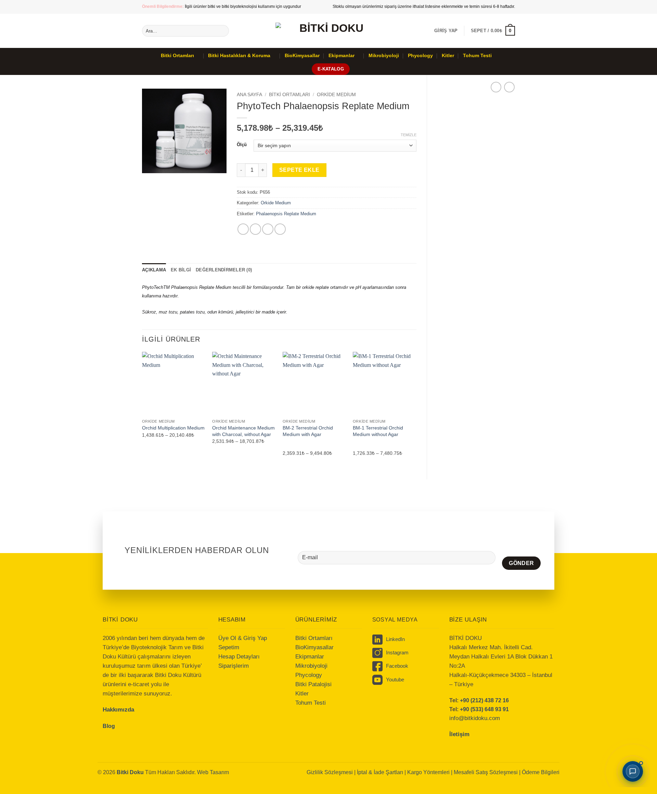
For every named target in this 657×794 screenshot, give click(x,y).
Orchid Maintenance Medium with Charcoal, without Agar (243, 431)
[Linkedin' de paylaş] (280, 229)
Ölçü (242, 144)
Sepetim (228, 647)
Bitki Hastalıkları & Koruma (239, 55)
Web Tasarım (213, 772)
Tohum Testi (477, 55)
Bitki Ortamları (177, 55)
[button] (446, 31)
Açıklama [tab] (154, 269)
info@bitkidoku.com (474, 718)
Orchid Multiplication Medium (173, 428)
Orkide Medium (336, 94)
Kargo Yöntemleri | (430, 772)
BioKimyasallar (302, 55)
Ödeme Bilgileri (540, 772)
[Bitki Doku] (328, 31)
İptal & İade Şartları (380, 772)
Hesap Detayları (239, 656)
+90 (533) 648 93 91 (484, 709)
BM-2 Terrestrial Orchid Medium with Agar (308, 431)
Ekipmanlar (341, 55)
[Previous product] (509, 87)
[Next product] (496, 87)
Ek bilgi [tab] (181, 269)
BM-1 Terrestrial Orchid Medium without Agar (378, 431)
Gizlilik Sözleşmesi (330, 772)
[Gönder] (222, 31)
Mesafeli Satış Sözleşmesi (486, 772)
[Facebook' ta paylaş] (243, 229)
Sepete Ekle (299, 170)
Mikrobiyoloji (384, 55)
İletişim (459, 734)
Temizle (408, 135)
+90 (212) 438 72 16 (484, 700)
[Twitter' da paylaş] (255, 229)
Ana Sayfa (249, 94)
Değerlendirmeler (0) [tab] (224, 269)
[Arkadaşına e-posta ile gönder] (267, 229)
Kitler (448, 55)
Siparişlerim (233, 666)
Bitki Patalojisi (313, 684)
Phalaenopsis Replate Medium (286, 213)
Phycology (420, 55)
